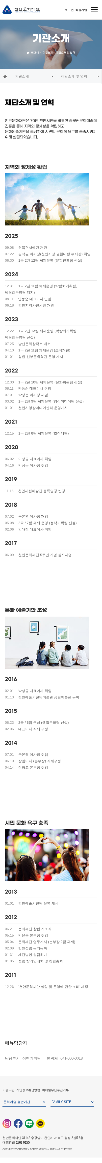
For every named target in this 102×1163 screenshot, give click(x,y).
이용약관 (8, 1090)
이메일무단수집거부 (55, 1090)
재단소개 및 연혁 (74, 76)
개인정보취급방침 (28, 1090)
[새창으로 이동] (6, 1123)
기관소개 (22, 76)
